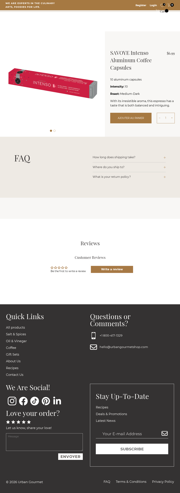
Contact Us (14, 375)
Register (141, 5)
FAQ (107, 482)
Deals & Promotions (111, 414)
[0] (162, 5)
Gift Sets (12, 354)
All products (15, 327)
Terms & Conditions (131, 482)
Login (153, 5)
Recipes (12, 368)
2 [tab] (54, 131)
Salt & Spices (16, 334)
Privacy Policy (163, 482)
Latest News (105, 421)
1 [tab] (51, 131)
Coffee (11, 348)
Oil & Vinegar (16, 341)
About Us (13, 361)
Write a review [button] (112, 269)
